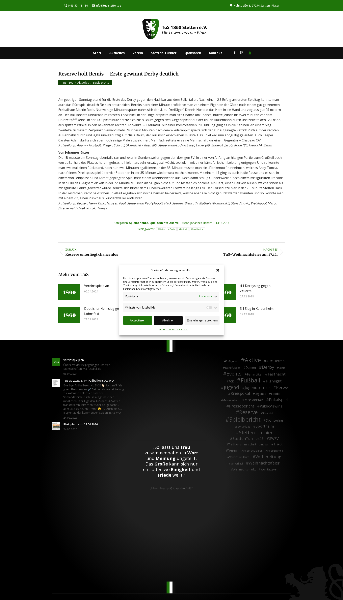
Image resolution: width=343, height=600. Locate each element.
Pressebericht (241, 406)
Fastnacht (277, 374)
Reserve (248, 412)
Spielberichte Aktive (164, 223)
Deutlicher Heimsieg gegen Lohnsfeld (104, 311)
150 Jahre (232, 361)
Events (234, 374)
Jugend (231, 387)
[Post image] (69, 292)
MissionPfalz (254, 400)
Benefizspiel (232, 368)
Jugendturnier (257, 388)
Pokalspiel (278, 400)
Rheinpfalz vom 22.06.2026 (80, 424)
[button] (218, 270)
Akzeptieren (137, 320)
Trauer (264, 444)
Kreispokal (240, 393)
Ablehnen (168, 320)
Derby (172, 229)
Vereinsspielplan (96, 286)
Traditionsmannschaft (242, 444)
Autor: (197, 223)
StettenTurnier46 (248, 438)
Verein (233, 450)
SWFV (274, 438)
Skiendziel (267, 413)
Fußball (183, 229)
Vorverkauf (237, 463)
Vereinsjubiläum (239, 457)
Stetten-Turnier (256, 433)
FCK (231, 381)
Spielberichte (138, 223)
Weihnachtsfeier (264, 463)
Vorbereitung (268, 457)
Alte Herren (275, 361)
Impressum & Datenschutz (173, 329)
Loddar (276, 394)
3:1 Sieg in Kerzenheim (257, 308)
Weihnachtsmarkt (244, 469)
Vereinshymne (275, 450)
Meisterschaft (231, 400)
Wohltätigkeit (269, 469)
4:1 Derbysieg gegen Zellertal (255, 288)
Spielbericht (198, 229)
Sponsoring (274, 421)
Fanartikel (254, 374)
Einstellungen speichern (202, 320)
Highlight (274, 381)
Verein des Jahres (252, 450)
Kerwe (282, 388)
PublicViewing (271, 406)
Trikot (278, 444)
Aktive (162, 229)
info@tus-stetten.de (108, 5)
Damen (251, 368)
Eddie (282, 368)
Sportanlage (243, 426)
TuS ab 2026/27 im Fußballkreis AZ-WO (88, 380)
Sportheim (265, 426)
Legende (260, 394)
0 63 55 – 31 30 (78, 5)
